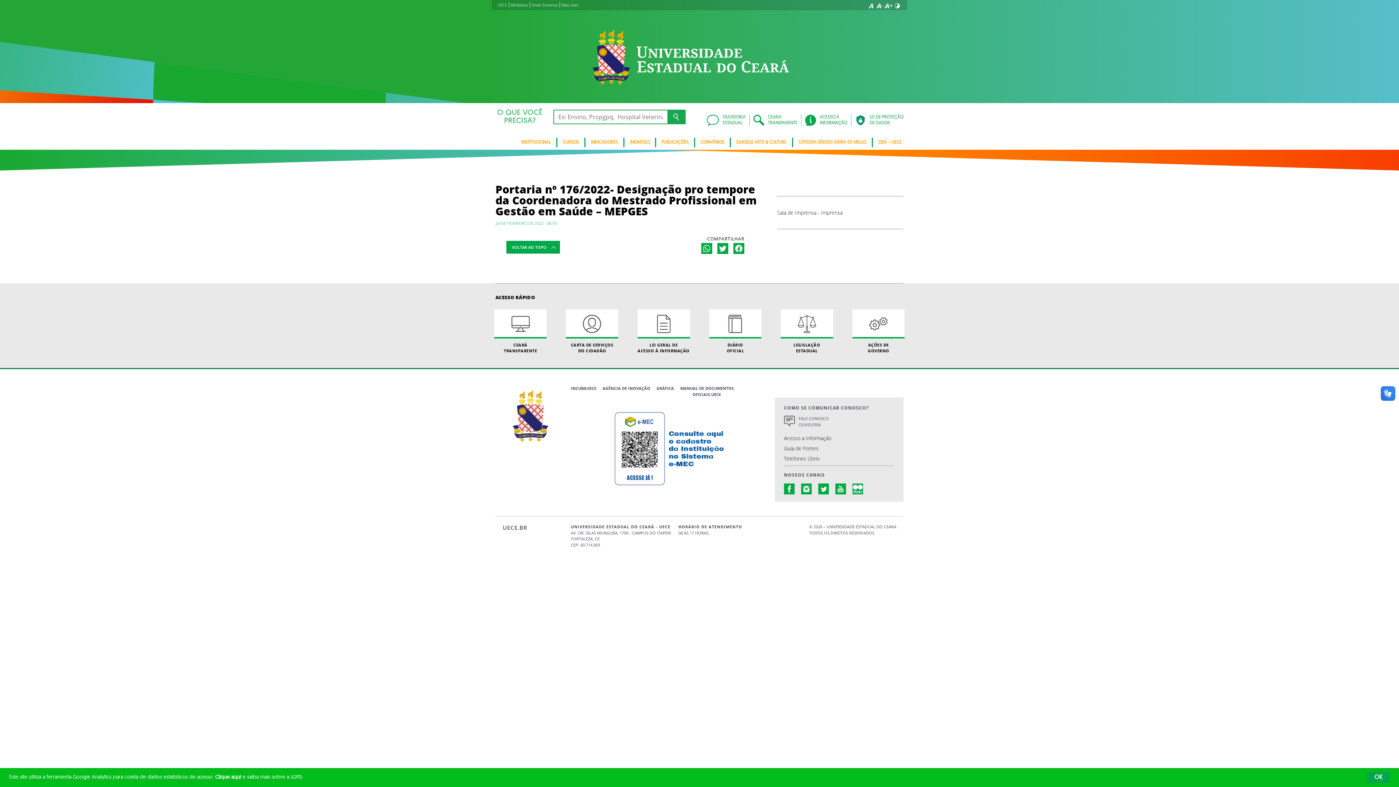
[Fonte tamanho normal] (871, 5)
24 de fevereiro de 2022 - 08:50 (526, 223)
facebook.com (789, 488)
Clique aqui (228, 777)
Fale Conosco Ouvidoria (814, 421)
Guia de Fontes (801, 448)
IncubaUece (583, 388)
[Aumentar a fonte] (888, 5)
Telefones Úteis (802, 458)
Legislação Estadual (806, 347)
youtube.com (840, 488)
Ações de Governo (878, 347)
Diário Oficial (735, 347)
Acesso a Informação (807, 438)
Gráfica (665, 388)
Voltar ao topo (529, 247)
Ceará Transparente (520, 347)
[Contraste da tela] (897, 5)
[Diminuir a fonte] (879, 5)
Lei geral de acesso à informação (664, 347)
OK (1379, 777)
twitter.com (823, 488)
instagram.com (806, 488)
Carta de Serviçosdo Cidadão (592, 347)
